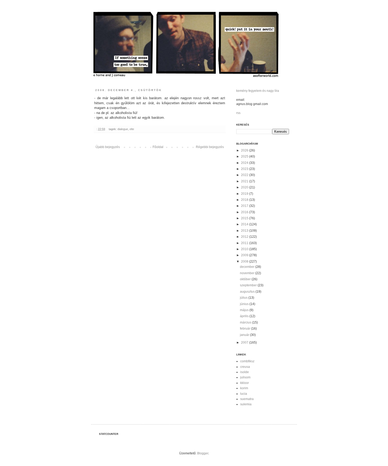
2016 (245, 212)
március (246, 322)
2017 (245, 206)
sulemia (246, 404)
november (247, 273)
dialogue (122, 129)
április (244, 316)
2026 (245, 150)
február (245, 328)
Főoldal (158, 147)
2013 (245, 230)
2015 (245, 218)
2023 (245, 169)
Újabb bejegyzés (108, 147)
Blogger (202, 453)
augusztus (247, 291)
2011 (245, 243)
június (244, 304)
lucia (243, 394)
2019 (245, 194)
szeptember (249, 285)
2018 (245, 200)
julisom (245, 377)
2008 (245, 261)
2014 (245, 224)
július (244, 297)
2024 (245, 163)
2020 (245, 187)
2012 (245, 237)
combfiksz (247, 361)
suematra (247, 399)
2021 (245, 181)
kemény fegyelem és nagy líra (257, 91)
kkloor (244, 383)
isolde (244, 372)
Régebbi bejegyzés (210, 147)
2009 (245, 255)
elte (132, 129)
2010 (245, 249)
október (246, 279)
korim (244, 388)
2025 (245, 156)
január (245, 335)
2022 (245, 175)
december (247, 267)
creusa (245, 367)
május (244, 310)
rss (238, 113)
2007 (245, 342)
